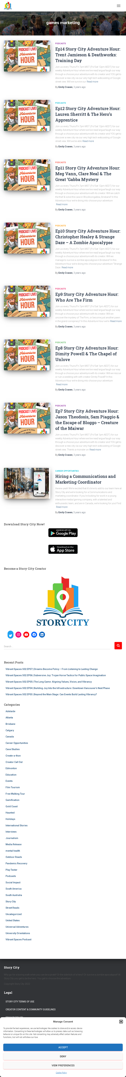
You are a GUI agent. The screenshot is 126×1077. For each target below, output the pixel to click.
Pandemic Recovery (16, 863)
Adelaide (10, 711)
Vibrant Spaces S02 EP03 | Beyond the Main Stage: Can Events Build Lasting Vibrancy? (51, 694)
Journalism (12, 838)
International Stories (17, 825)
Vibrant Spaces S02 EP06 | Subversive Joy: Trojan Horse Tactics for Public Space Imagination (56, 675)
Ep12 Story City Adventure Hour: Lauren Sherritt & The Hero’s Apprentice (87, 114)
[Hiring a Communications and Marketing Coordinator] (27, 483)
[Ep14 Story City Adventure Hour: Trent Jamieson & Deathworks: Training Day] (27, 55)
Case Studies (13, 749)
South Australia (14, 895)
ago (80, 87)
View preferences (63, 1065)
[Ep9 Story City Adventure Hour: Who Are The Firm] (27, 301)
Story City (11, 901)
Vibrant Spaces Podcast (18, 939)
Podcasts (60, 43)
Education (11, 774)
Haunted (10, 812)
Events (9, 781)
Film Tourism (13, 787)
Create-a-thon (13, 755)
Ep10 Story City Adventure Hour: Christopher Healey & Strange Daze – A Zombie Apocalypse (87, 236)
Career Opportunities (67, 471)
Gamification (12, 800)
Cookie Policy (61, 1073)
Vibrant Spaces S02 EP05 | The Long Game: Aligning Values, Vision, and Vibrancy (49, 681)
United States (13, 920)
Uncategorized (14, 914)
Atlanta (9, 717)
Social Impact (13, 882)
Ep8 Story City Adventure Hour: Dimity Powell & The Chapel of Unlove (86, 353)
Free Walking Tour (15, 793)
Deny (63, 1056)
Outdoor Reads (14, 857)
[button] (121, 1021)
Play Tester (11, 870)
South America (13, 888)
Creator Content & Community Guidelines (31, 1009)
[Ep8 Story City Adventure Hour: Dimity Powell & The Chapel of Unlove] (27, 354)
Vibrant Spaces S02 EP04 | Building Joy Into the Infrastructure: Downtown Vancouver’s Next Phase (58, 688)
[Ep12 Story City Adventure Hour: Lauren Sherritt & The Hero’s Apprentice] (27, 115)
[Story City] (9, 6)
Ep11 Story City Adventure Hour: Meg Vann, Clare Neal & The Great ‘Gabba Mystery (87, 173)
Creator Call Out (14, 762)
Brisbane (10, 724)
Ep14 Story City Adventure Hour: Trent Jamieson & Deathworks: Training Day (87, 54)
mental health (13, 850)
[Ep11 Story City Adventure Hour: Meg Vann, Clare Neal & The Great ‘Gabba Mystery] (27, 174)
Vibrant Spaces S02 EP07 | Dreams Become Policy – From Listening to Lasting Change (52, 669)
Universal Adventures (17, 927)
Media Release (13, 844)
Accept (63, 1047)
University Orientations (18, 933)
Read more (92, 81)
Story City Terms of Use (20, 1001)
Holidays (10, 819)
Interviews (11, 831)
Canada (10, 736)
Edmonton (11, 768)
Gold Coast (12, 806)
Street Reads (12, 907)
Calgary (10, 730)
